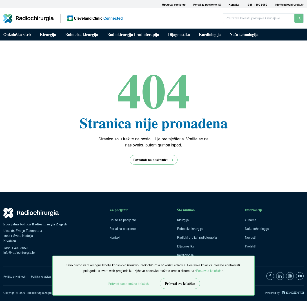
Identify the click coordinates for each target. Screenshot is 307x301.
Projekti (250, 246)
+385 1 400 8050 (15, 247)
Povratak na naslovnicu (151, 159)
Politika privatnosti (14, 276)
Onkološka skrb (17, 34)
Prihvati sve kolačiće (180, 283)
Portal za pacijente (122, 228)
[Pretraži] (298, 18)
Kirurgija (48, 34)
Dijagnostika (179, 34)
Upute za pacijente (122, 220)
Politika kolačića (41, 276)
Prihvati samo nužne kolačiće (128, 283)
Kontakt (114, 237)
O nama (250, 220)
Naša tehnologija (244, 34)
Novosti (250, 237)
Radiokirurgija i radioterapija (133, 34)
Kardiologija (210, 34)
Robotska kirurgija (81, 34)
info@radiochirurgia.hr (19, 252)
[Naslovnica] (62, 18)
